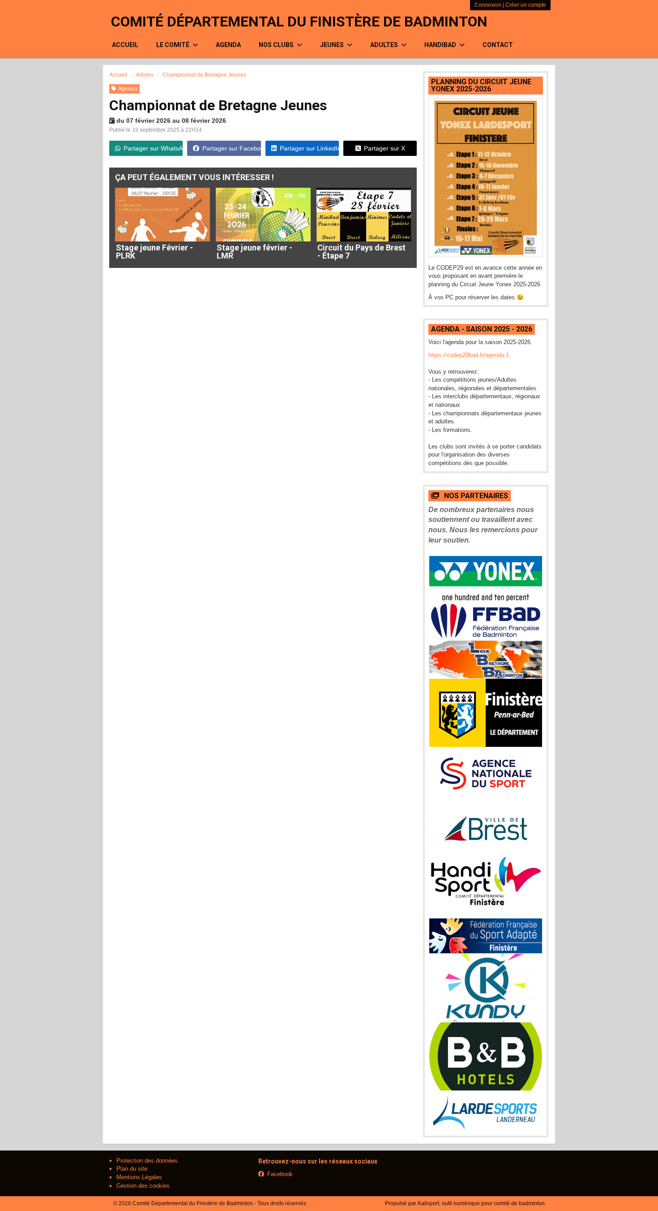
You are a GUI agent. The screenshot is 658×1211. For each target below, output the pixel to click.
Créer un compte (525, 5)
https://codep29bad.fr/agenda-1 (468, 355)
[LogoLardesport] (485, 1111)
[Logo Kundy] (485, 988)
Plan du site (131, 1168)
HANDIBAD (440, 44)
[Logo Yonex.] (485, 579)
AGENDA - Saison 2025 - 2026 (481, 329)
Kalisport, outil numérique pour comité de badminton (481, 1203)
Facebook (280, 1174)
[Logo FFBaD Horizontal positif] (485, 621)
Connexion (487, 5)
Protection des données (147, 1160)
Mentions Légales (139, 1177)
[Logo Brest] (485, 828)
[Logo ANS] (485, 774)
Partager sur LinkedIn (309, 148)
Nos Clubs (277, 44)
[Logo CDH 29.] (485, 887)
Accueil (125, 44)
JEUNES (332, 44)
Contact (498, 44)
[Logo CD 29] (485, 713)
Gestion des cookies (143, 1185)
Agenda (228, 44)
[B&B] (485, 1056)
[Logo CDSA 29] (485, 935)
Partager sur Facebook (231, 148)
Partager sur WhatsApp (153, 148)
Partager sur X (384, 148)
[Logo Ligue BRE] (485, 659)
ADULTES (384, 44)
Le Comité (173, 44)
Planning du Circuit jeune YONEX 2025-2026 (481, 85)
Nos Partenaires (475, 495)
